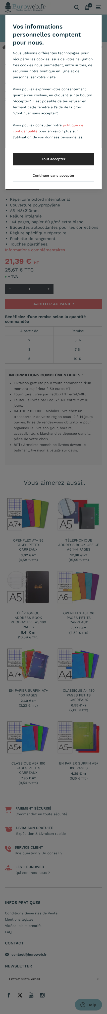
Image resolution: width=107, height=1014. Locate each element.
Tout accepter (53, 159)
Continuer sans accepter (53, 176)
